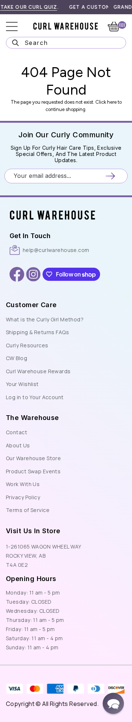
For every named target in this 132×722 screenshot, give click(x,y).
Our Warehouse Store (33, 458)
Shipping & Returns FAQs (37, 332)
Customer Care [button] (31, 305)
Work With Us (23, 484)
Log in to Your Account (35, 397)
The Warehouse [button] (32, 417)
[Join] (110, 176)
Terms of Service (28, 510)
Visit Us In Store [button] (33, 531)
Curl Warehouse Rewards (38, 371)
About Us (18, 445)
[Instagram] (33, 274)
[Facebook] (17, 274)
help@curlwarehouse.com (56, 250)
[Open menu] (17, 26)
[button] (113, 703)
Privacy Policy (23, 497)
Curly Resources (27, 345)
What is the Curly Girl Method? (45, 319)
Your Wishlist (22, 384)
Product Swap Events (33, 471)
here (112, 102)
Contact (16, 432)
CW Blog (16, 358)
